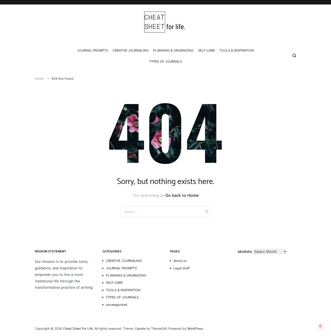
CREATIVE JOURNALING (131, 50)
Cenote (140, 328)
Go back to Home (182, 195)
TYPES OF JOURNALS (165, 61)
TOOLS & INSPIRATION (236, 50)
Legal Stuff (181, 268)
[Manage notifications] (320, 326)
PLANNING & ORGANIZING (173, 50)
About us (179, 261)
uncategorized (116, 304)
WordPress (195, 328)
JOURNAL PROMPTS (92, 50)
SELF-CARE (206, 50)
